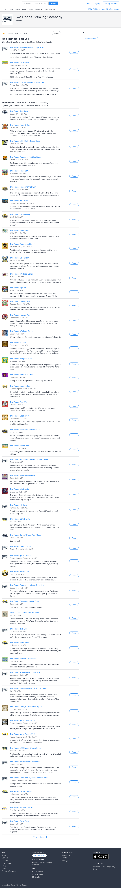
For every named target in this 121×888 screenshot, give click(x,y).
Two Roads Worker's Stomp (21, 331)
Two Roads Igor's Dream (20, 555)
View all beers (39, 837)
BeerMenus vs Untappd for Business (42, 863)
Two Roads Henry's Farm (20, 315)
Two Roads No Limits (19, 200)
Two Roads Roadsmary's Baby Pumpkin (27, 585)
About (4, 855)
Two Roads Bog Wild (19, 402)
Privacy (24, 885)
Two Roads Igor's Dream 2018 (22, 734)
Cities (4, 868)
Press (4, 866)
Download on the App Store (101, 856)
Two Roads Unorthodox (20, 386)
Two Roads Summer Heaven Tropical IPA (27, 47)
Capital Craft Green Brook (35, 94)
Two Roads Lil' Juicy (18, 505)
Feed (11, 9)
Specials (38, 9)
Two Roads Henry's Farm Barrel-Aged (26, 706)
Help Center (6, 863)
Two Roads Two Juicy (19, 111)
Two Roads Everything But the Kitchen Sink (28, 688)
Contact (5, 860)
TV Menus (96, 9)
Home (4, 9)
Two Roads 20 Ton (18, 342)
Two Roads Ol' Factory (19, 257)
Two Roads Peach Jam (19, 445)
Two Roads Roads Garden (21, 571)
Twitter (64, 858)
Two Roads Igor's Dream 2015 (22, 720)
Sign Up (97, 3)
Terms (19, 885)
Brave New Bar (49, 9)
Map (24, 9)
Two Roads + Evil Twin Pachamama (25, 429)
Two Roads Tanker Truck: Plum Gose (25, 535)
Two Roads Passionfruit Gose (22, 475)
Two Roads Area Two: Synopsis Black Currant (29, 777)
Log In (88, 3)
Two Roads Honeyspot (19, 230)
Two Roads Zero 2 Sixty (20, 518)
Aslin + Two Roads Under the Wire (24, 612)
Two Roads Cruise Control (21, 791)
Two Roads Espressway (20, 214)
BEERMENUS (10, 3)
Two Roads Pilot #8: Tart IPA (22, 807)
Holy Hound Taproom (33, 57)
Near (4, 33)
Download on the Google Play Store (104, 868)
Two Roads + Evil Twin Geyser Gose (25, 141)
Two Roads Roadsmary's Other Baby (25, 157)
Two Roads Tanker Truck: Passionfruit (25, 761)
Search (53, 3)
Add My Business (110, 3)
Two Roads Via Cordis (19, 489)
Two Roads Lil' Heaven (19, 62)
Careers (5, 858)
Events (30, 9)
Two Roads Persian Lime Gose (23, 658)
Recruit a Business (9, 871)
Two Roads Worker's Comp (21, 273)
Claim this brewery (90, 38)
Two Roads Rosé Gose (19, 821)
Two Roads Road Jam (19, 170)
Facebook (66, 855)
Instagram (66, 860)
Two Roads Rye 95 (18, 287)
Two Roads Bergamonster (21, 358)
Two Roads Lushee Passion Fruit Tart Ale (27, 82)
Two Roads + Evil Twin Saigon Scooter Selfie (29, 459)
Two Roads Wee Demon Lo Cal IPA (25, 672)
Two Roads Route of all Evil (21, 374)
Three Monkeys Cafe (33, 77)
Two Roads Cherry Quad (20, 546)
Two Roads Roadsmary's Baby (23, 186)
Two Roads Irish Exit (18, 628)
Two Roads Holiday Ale (20, 301)
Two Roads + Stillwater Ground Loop (25, 748)
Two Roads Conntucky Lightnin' (23, 244)
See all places (48, 57)
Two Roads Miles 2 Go (19, 642)
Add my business (39, 855)
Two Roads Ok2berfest (19, 415)
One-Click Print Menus (110, 9)
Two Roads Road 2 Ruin (20, 125)
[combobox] (26, 33)
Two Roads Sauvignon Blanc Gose (24, 601)
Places (17, 9)
